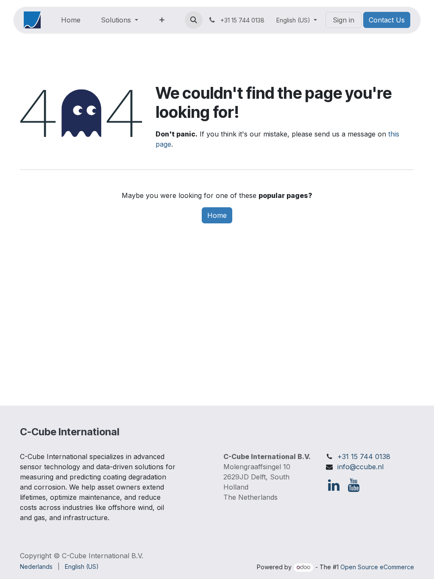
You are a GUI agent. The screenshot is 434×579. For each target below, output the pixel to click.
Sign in (343, 20)
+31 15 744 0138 (363, 456)
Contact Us (387, 20)
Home (217, 215)
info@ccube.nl (360, 466)
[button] (194, 20)
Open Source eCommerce (377, 567)
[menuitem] (71, 19)
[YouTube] (353, 485)
